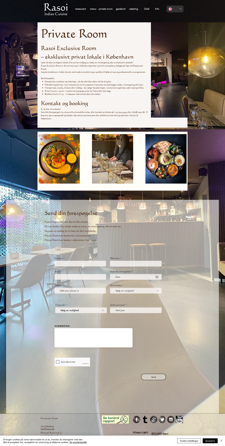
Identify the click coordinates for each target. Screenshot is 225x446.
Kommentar (62, 326)
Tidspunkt (60, 305)
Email (57, 271)
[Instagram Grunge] (170, 419)
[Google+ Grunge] (153, 419)
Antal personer (118, 305)
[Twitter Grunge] (162, 419)
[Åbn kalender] (157, 277)
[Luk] (221, 441)
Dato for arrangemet (122, 271)
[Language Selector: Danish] (175, 9)
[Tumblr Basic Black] (145, 419)
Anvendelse (116, 285)
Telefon (58, 285)
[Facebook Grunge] (136, 419)
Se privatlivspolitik (78, 442)
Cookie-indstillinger (189, 440)
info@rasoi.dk (138, 112)
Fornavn (59, 258)
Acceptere (210, 440)
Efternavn (115, 258)
